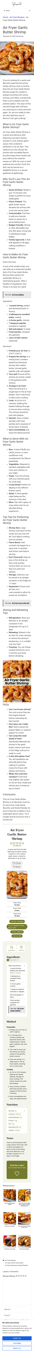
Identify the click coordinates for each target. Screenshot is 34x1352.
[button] (11, 843)
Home (5, 17)
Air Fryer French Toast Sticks (14, 1263)
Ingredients (11, 950)
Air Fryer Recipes (17, 17)
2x (11, 960)
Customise (17, 1343)
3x (14, 960)
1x (8, 960)
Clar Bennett (19, 36)
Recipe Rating (9, 1276)
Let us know (12, 1168)
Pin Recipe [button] (16, 867)
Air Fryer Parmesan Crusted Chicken (16, 1265)
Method (21, 950)
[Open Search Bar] (29, 10)
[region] (17, 1336)
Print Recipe (16, 863)
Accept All (17, 1338)
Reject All (17, 1348)
